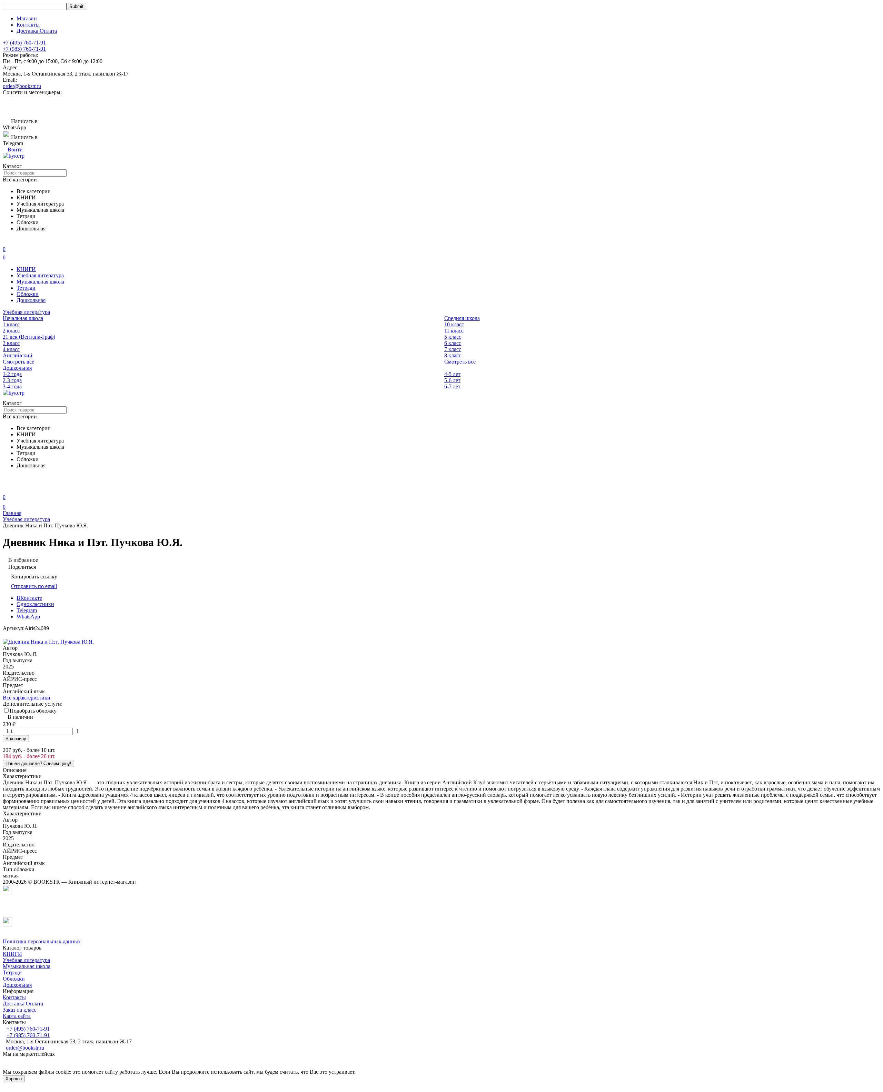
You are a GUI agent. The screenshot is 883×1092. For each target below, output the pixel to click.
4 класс (11, 349)
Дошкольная (31, 300)
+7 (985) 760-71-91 (24, 49)
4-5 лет (452, 374)
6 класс (452, 343)
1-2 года (12, 374)
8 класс (452, 355)
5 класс (452, 337)
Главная (12, 513)
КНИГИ (26, 269)
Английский (17, 355)
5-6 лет (452, 380)
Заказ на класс (19, 1010)
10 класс (454, 324)
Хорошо (14, 1078)
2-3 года (12, 380)
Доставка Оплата (37, 31)
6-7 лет (452, 386)
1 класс (11, 324)
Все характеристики (26, 698)
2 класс (11, 331)
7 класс (452, 349)
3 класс (11, 343)
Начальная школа (23, 318)
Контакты (28, 25)
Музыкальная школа (40, 282)
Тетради (26, 288)
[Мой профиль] (7, 487)
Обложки (28, 294)
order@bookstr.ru (22, 86)
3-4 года (12, 386)
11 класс (454, 331)
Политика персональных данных (42, 941)
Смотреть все (18, 362)
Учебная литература (40, 275)
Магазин (27, 18)
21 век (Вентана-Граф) (29, 337)
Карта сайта (17, 1016)
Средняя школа (462, 318)
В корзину (16, 738)
